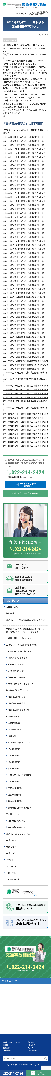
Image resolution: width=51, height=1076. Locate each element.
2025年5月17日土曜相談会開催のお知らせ (23, 177)
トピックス (11, 873)
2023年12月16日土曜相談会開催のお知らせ (24, 241)
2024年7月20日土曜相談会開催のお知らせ (23, 213)
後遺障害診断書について (18, 710)
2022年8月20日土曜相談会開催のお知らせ (23, 305)
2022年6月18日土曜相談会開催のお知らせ (23, 312)
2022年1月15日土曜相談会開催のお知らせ (23, 332)
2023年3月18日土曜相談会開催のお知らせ (23, 277)
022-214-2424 (27, 549)
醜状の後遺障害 (15, 801)
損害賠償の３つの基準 (17, 657)
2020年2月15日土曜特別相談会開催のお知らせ (25, 393)
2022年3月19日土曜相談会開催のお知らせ (23, 325)
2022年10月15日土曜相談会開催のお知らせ (24, 296)
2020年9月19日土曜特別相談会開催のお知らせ (25, 385)
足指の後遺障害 (15, 794)
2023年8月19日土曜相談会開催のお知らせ (23, 257)
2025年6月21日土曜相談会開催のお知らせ (23, 173)
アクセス (10, 859)
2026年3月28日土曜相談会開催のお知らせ (23, 137)
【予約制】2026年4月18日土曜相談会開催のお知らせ (25, 131)
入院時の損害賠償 (16, 670)
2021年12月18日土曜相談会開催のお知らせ (24, 336)
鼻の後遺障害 (14, 762)
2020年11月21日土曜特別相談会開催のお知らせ (25, 373)
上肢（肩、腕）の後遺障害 (19, 775)
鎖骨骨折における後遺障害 (19, 807)
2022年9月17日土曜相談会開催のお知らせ (23, 301)
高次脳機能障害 (15, 729)
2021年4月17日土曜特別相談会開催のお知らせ (25, 360)
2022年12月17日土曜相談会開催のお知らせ (24, 288)
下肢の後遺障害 (15, 788)
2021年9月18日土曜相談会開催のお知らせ (23, 341)
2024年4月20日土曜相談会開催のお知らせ (23, 225)
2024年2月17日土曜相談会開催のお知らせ (23, 232)
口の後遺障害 (14, 768)
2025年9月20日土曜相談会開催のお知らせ (23, 161)
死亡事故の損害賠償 (16, 827)
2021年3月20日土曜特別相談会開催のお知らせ (25, 365)
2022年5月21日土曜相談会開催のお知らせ (23, 316)
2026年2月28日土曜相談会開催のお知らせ (23, 141)
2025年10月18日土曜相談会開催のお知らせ (24, 157)
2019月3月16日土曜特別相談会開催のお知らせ (25, 438)
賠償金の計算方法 (16, 664)
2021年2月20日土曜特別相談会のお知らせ (23, 368)
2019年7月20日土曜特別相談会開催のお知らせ (25, 422)
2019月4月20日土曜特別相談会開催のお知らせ (25, 434)
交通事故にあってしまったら (18, 833)
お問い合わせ (12, 866)
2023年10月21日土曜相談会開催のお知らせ (24, 248)
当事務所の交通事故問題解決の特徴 (21, 644)
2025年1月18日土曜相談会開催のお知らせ (23, 189)
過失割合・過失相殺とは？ (19, 677)
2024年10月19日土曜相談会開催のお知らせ (24, 201)
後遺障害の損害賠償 (16, 697)
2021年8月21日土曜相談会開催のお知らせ (23, 345)
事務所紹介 (11, 846)
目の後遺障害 (14, 749)
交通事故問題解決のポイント (18, 651)
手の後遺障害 (14, 781)
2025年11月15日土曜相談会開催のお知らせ (24, 153)
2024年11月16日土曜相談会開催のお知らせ (24, 197)
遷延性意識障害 (15, 723)
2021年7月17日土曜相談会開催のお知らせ (23, 348)
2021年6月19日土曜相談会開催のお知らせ (23, 352)
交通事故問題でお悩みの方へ (18, 638)
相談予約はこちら (25, 542)
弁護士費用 (11, 840)
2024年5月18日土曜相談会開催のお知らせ (23, 221)
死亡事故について (13, 814)
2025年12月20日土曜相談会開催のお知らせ (24, 149)
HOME (33, 12)
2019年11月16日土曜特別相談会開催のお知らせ (25, 402)
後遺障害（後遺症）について (18, 690)
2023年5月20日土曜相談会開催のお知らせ (23, 268)
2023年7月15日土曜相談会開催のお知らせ (23, 261)
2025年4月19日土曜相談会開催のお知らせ (23, 181)
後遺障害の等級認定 (16, 703)
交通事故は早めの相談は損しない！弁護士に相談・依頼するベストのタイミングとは (26, 630)
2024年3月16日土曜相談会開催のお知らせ (23, 228)
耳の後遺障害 (14, 755)
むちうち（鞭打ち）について (20, 742)
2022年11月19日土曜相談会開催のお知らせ (24, 292)
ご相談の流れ (12, 606)
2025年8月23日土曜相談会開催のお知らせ (23, 165)
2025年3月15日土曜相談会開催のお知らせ (23, 185)
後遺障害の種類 (12, 716)
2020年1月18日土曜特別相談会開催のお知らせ (25, 397)
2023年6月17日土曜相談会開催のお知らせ (23, 265)
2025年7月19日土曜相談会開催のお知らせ (23, 169)
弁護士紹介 (11, 853)
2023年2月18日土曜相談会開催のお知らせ (23, 281)
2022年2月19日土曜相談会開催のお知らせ (23, 328)
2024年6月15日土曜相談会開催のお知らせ (23, 217)
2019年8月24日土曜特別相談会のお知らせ (23, 418)
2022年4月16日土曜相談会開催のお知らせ (23, 321)
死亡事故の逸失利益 (16, 820)
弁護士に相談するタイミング (20, 683)
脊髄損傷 (12, 736)
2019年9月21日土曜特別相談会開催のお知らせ (25, 414)
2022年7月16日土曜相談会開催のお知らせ (23, 308)
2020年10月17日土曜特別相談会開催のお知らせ (25, 380)
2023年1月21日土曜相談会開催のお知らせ (23, 285)
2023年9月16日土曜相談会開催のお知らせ (23, 252)
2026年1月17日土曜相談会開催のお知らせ (23, 145)
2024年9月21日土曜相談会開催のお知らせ (23, 205)
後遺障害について (34, 1042)
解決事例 (10, 613)
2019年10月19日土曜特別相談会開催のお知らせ (25, 408)
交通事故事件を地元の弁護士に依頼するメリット (26, 621)
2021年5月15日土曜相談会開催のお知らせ (23, 356)
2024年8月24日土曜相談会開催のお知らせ (23, 209)
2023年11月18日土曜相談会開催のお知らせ (24, 245)
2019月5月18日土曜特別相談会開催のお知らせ (25, 430)
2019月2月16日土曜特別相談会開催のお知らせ (25, 442)
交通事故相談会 (42, 12)
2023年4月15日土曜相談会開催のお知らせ (23, 272)
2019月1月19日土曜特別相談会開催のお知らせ (25, 446)
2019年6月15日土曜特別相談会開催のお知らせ (25, 426)
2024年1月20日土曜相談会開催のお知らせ (23, 237)
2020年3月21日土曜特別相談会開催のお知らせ (25, 389)
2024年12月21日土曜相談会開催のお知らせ (24, 193)
